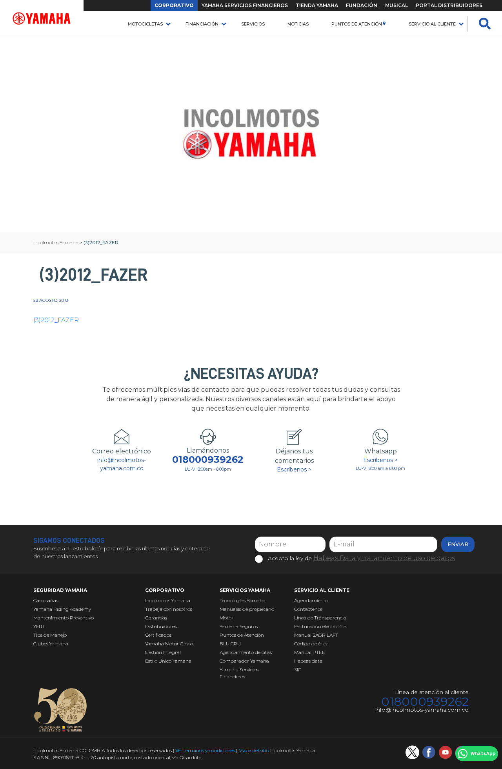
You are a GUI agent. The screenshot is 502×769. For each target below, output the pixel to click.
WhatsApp (483, 754)
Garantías (156, 618)
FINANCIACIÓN (202, 24)
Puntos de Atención (356, 24)
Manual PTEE (309, 652)
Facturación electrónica (320, 626)
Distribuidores (160, 626)
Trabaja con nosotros (168, 609)
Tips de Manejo (50, 635)
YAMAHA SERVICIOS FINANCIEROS (245, 5)
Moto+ (227, 618)
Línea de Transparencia (320, 618)
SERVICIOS (253, 24)
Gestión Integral (163, 652)
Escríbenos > (294, 469)
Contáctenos (308, 609)
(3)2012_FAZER (56, 320)
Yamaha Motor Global (170, 644)
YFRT (39, 626)
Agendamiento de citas (246, 652)
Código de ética (311, 644)
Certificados (158, 635)
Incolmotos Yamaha (167, 600)
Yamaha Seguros (239, 626)
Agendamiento (311, 600)
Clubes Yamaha (50, 644)
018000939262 (208, 459)
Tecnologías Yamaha (243, 600)
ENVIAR (457, 544)
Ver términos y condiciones (205, 750)
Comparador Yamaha (244, 661)
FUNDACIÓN (361, 5)
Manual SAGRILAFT (316, 635)
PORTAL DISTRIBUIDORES (449, 5)
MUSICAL (396, 5)
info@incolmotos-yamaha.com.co (121, 464)
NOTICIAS (298, 24)
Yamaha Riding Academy (62, 609)
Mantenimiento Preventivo (63, 618)
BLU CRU (230, 644)
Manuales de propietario (247, 609)
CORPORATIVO (174, 5)
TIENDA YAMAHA (317, 5)
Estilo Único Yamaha (168, 661)
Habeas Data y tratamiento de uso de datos (384, 558)
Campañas (45, 600)
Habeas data (308, 661)
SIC (297, 669)
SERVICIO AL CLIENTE (432, 24)
